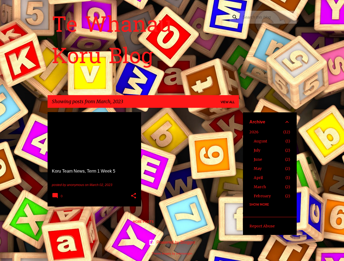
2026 (254, 132)
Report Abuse (262, 226)
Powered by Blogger (175, 242)
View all (228, 102)
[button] (133, 196)
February (262, 196)
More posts (143, 221)
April (258, 177)
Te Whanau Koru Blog (112, 42)
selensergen (184, 253)
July (257, 150)
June (258, 159)
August (260, 141)
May (258, 168)
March (260, 186)
